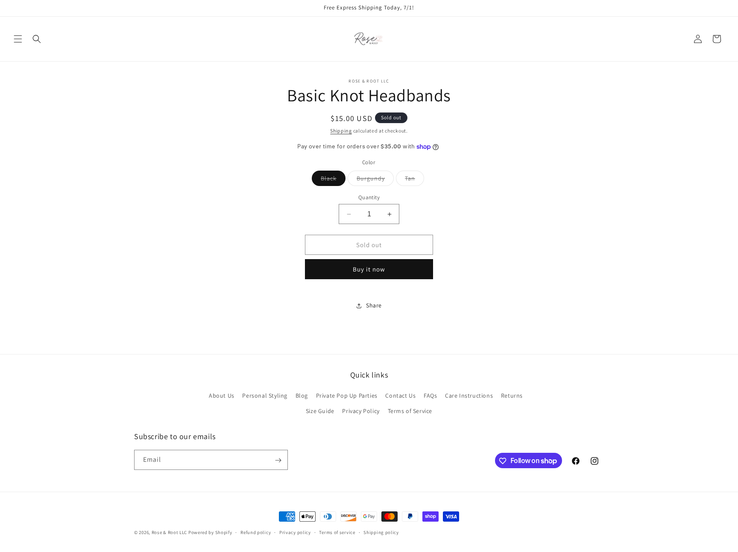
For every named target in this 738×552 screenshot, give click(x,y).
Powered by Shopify (210, 532)
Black (333, 180)
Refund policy (255, 532)
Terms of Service (410, 411)
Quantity (369, 197)
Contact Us (400, 396)
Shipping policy (381, 532)
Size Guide (320, 411)
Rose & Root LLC (169, 532)
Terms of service (337, 532)
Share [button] (374, 306)
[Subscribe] (278, 460)
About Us (221, 396)
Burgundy (375, 180)
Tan (414, 180)
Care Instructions (469, 396)
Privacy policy (295, 532)
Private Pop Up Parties (347, 396)
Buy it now (369, 269)
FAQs (430, 396)
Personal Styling (264, 396)
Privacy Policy (360, 411)
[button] (18, 39)
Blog (302, 396)
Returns (512, 396)
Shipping (341, 130)
